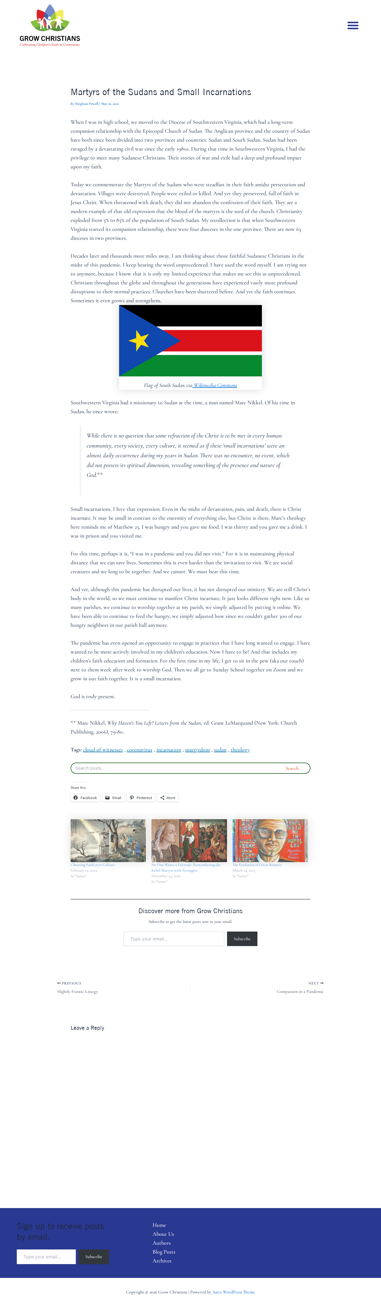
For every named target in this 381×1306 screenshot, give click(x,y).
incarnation (168, 749)
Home (159, 1225)
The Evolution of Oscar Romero (257, 864)
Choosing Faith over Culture (93, 864)
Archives (162, 1260)
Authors (162, 1243)
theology (240, 749)
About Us (163, 1234)
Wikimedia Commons (214, 385)
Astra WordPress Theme (233, 1292)
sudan (220, 749)
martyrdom (197, 749)
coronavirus (139, 749)
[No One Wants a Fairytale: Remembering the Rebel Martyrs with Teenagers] (189, 840)
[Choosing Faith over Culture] (108, 840)
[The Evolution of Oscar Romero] (270, 840)
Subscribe (242, 939)
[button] (353, 25)
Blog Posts (164, 1252)
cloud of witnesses (103, 749)
